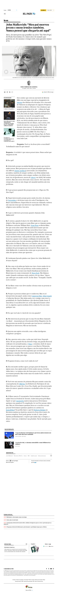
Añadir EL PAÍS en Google (48, 92)
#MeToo (22, 384)
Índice (36, 581)
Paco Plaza (17, 446)
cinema (19, 102)
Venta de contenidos (20, 579)
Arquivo (33, 544)
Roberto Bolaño (39, 410)
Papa (30, 344)
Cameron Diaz (37, 296)
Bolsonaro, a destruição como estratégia (17, 517)
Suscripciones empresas (28, 581)
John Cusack (47, 296)
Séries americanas (42, 455)
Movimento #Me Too (18, 455)
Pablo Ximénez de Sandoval (29, 87)
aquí (35, 462)
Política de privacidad (39, 579)
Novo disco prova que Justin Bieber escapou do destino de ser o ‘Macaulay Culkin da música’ (9, 123)
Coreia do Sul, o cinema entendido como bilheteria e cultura (33, 443)
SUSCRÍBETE (43, 10)
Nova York (35, 273)
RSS (33, 581)
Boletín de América (9, 547)
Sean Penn (34, 225)
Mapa (44, 579)
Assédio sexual (34, 455)
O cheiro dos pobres (9, 109)
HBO (29, 455)
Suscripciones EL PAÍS (19, 581)
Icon (6, 20)
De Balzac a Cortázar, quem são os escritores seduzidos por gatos (9, 139)
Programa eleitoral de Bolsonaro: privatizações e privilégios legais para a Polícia (27, 527)
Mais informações (9, 462)
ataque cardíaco (20, 171)
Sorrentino (12, 200)
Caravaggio (20, 401)
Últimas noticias (8, 514)
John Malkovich (9, 455)
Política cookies (31, 579)
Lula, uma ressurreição (12, 520)
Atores (25, 455)
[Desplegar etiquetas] (51, 456)
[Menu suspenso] (5, 14)
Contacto (14, 579)
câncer (33, 177)
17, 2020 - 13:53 (31, 88)
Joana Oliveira (18, 436)
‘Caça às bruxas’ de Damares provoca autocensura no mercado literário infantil (33, 433)
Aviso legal (26, 579)
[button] (29, 61)
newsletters (7, 544)
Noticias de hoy (40, 581)
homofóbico (10, 410)
